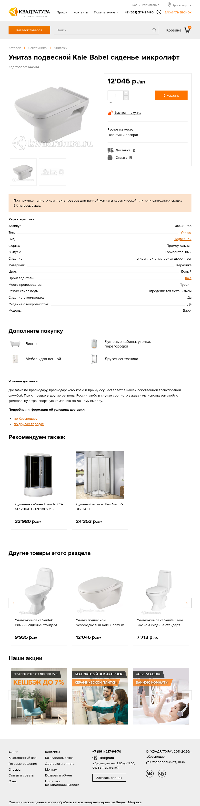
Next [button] (91, 113)
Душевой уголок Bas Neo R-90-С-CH (99, 506)
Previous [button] (13, 113)
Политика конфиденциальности (62, 782)
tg (162, 773)
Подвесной (182, 239)
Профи (62, 12)
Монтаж (51, 769)
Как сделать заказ (59, 758)
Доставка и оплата (59, 763)
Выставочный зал (23, 758)
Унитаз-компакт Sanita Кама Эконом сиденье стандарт (160, 622)
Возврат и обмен (58, 775)
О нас (13, 781)
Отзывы (15, 769)
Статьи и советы (21, 775)
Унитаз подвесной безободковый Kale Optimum (100, 622)
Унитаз (186, 232)
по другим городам (29, 424)
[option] (52, 113)
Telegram (106, 758)
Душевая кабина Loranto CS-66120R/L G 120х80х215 (39, 506)
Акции (13, 752)
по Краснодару (25, 418)
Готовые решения (23, 763)
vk (150, 773)
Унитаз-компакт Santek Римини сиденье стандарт (36, 622)
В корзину (171, 95)
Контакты (80, 12)
